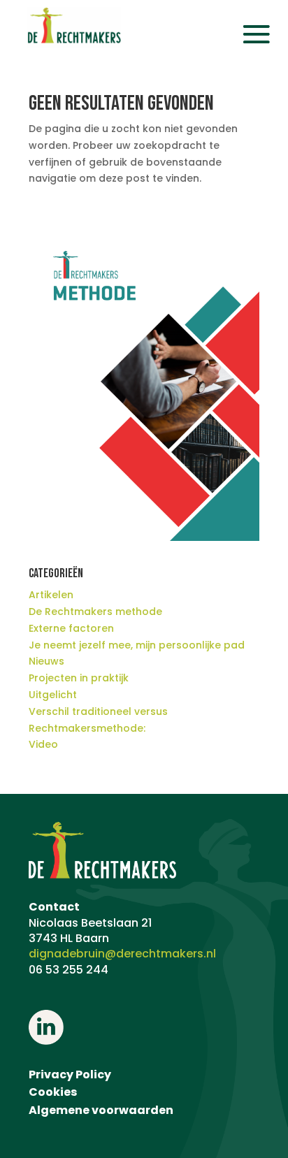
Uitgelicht (53, 695)
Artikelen (51, 595)
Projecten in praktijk (79, 678)
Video (43, 744)
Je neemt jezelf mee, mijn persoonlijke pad (137, 645)
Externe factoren (71, 628)
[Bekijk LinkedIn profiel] (46, 1041)
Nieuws (46, 661)
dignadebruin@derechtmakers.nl (122, 954)
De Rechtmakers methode (95, 611)
